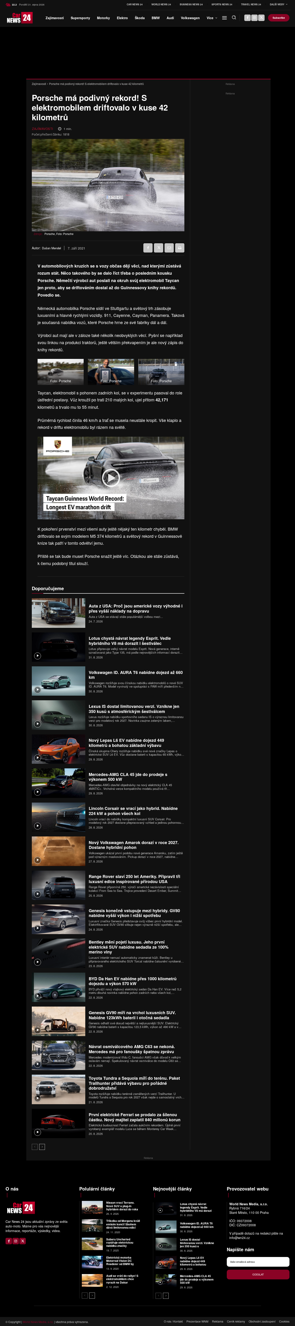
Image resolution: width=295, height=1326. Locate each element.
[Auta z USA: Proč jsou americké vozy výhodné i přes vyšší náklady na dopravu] (58, 613)
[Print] (179, 248)
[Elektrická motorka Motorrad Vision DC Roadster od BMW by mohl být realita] (92, 1262)
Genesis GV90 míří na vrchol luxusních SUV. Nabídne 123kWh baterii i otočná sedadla (132, 1015)
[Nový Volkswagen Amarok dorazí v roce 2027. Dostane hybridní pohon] (58, 851)
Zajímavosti (39, 84)
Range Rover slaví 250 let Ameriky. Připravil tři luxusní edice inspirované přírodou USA (134, 878)
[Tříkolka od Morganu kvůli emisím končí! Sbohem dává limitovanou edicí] (92, 1225)
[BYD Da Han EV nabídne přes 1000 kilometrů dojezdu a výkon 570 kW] (58, 987)
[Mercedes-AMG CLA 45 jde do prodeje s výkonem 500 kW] (58, 783)
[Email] (169, 248)
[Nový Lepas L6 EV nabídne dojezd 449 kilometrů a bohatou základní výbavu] (58, 749)
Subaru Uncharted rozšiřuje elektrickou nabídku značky (119, 1242)
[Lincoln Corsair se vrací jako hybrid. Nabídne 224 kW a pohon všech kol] (58, 817)
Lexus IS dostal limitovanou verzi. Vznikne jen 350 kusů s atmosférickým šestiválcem (134, 708)
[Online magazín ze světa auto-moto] (12, 17)
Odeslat (258, 1274)
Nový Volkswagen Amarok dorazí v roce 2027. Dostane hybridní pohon (134, 845)
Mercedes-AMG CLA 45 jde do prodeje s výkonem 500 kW (128, 776)
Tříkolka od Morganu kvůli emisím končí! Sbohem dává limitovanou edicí (123, 1224)
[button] (233, 17)
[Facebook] (247, 18)
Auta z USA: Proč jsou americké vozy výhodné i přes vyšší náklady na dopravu (136, 608)
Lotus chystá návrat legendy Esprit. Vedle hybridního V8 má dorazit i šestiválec (130, 640)
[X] (261, 18)
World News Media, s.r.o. (38, 1322)
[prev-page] (35, 1147)
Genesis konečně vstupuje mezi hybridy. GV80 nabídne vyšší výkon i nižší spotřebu (134, 913)
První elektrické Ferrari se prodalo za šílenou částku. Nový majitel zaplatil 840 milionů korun (134, 1117)
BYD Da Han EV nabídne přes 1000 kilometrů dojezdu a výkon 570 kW (133, 981)
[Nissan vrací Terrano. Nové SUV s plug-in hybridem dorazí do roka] (92, 1207)
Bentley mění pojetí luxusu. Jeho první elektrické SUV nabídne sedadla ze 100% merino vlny (128, 947)
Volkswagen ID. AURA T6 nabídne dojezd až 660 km (136, 674)
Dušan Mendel (51, 248)
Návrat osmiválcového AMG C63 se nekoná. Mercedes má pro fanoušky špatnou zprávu (132, 1049)
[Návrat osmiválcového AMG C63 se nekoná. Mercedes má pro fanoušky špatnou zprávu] (58, 1055)
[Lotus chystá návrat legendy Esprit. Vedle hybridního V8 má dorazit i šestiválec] (58, 647)
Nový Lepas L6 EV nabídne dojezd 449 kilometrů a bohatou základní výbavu (126, 742)
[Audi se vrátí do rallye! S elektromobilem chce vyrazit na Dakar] (92, 1280)
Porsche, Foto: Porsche (59, 234)
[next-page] (42, 1147)
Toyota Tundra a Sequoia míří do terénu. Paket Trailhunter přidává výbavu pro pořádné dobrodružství (134, 1083)
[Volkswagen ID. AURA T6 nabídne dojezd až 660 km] (58, 681)
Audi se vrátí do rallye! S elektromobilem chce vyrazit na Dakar (122, 1279)
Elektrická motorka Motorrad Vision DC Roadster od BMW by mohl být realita (120, 1262)
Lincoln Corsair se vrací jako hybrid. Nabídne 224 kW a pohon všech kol (133, 810)
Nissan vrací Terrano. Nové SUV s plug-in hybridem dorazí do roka (122, 1205)
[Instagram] (254, 18)
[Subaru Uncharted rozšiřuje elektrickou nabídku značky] (92, 1244)
